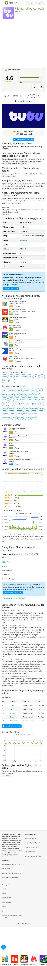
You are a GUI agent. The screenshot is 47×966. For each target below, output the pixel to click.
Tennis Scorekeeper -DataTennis (11, 873)
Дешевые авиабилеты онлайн (18, 436)
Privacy (4, 893)
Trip (27, 408)
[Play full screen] (40, 87)
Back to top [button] (42, 948)
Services (33, 418)
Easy (41, 404)
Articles (4, 906)
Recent (4, 408)
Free (16, 404)
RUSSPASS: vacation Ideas (17, 309)
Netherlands (14, 721)
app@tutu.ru (6, 562)
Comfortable (6, 418)
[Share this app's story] (34, 87)
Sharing (23, 395)
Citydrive (34, 408)
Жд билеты (12, 444)
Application (12, 390)
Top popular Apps (30, 851)
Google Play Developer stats (33, 843)
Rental (23, 399)
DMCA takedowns (7, 902)
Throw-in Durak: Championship (18, 317)
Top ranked (23, 240)
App (30, 376)
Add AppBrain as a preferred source (15, 598)
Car (4, 390)
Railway (4, 376)
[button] (23, 570)
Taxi (40, 390)
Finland (12, 717)
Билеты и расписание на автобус (19, 452)
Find (17, 395)
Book (11, 399)
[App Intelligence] (3, 947)
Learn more (13, 285)
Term (14, 418)
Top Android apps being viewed (11, 864)
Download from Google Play (24, 139)
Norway (12, 713)
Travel (17, 376)
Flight (11, 395)
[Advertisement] (23, 42)
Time (33, 390)
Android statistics (30, 838)
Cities (42, 399)
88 (20, 253)
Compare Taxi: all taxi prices (17, 302)
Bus (36, 376)
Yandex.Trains (13, 357)
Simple (33, 413)
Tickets (4, 381)
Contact (4, 889)
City (4, 404)
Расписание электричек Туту (18, 428)
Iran (11, 709)
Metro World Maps (14, 325)
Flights (11, 376)
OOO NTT (18, 425)
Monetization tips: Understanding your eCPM (11, 917)
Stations (41, 408)
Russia (24, 376)
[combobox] (34, 2)
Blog (3, 911)
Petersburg (20, 408)
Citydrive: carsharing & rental (17, 333)
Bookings (11, 408)
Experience (26, 413)
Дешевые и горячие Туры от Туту (19, 459)
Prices (27, 418)
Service (4, 399)
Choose (4, 395)
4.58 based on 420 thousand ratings (32, 236)
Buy (42, 376)
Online (35, 404)
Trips (29, 404)
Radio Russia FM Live (15, 341)
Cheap (18, 413)
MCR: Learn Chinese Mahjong (10, 877)
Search (30, 395)
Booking (36, 395)
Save (12, 413)
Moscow (27, 390)
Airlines (36, 399)
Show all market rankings (12, 726)
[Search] (43, 2)
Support (20, 418)
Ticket (17, 399)
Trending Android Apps (32, 847)
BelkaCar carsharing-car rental (18, 349)
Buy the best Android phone (33, 856)
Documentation (6, 897)
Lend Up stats (6, 869)
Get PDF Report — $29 (11, 288)
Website (4, 566)
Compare (12, 381)
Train (29, 399)
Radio (23, 404)
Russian (19, 390)
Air (10, 404)
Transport (5, 413)
